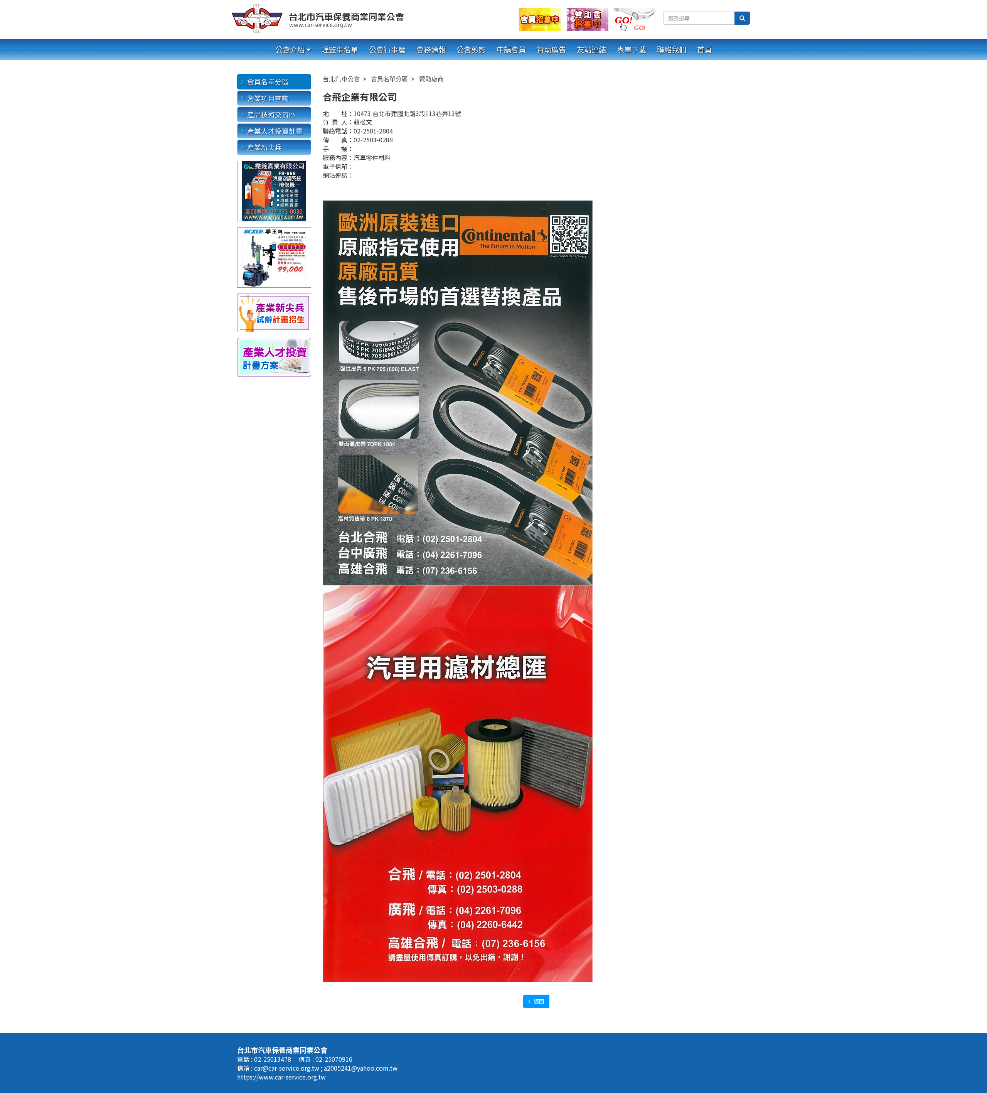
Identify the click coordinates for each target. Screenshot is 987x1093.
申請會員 (511, 49)
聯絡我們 (671, 49)
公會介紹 (290, 49)
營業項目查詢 (268, 98)
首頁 (704, 49)
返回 (538, 1001)
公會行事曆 (387, 49)
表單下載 (631, 49)
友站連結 (591, 49)
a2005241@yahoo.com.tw (360, 1068)
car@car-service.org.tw (287, 1068)
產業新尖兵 (264, 147)
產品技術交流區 (271, 114)
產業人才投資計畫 (275, 131)
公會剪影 (471, 49)
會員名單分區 (268, 81)
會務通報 (431, 49)
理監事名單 (340, 49)
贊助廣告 (551, 49)
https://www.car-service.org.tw (281, 1076)
